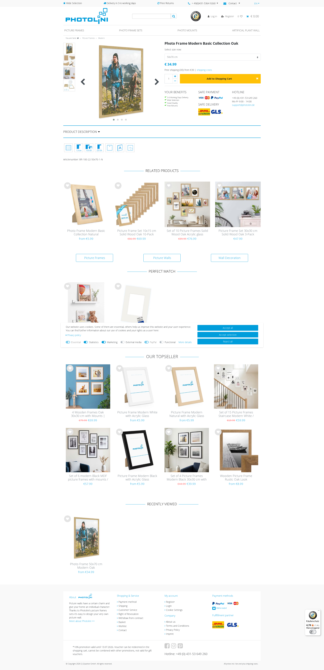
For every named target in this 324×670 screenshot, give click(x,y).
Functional (170, 342)
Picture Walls (162, 258)
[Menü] (319, 611)
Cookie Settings (174, 609)
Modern (101, 38)
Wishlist (122, 626)
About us (171, 621)
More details (185, 342)
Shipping (122, 605)
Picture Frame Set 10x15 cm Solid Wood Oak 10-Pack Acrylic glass (136, 232)
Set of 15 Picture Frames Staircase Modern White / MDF (236, 414)
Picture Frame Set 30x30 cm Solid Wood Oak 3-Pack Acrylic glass (238, 232)
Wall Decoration (230, 258)
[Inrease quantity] (175, 76)
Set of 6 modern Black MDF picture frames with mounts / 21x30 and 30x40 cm (88, 478)
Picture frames (74, 30)
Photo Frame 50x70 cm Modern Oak (86, 566)
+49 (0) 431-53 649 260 (244, 97)
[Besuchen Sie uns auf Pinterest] (181, 647)
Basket (122, 622)
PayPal (153, 342)
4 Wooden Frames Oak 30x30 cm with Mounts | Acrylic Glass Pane (88, 414)
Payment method (127, 601)
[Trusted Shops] (196, 16)
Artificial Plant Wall (246, 30)
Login (169, 605)
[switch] (312, 632)
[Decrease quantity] (175, 81)
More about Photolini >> (82, 621)
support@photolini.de (243, 105)
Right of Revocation (128, 614)
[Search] (174, 16)
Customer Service (127, 609)
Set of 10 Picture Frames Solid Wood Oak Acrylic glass (187, 232)
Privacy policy (74, 335)
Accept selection (228, 334)
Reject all (228, 341)
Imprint (170, 633)
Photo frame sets (130, 30)
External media (133, 342)
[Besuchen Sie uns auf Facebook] (167, 647)
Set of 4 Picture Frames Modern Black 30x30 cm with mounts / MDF (187, 478)
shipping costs (204, 69)
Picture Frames (88, 38)
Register (170, 601)
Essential (76, 342)
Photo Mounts (187, 30)
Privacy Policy (173, 629)
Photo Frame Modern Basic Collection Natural (86, 232)
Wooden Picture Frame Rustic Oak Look (236, 477)
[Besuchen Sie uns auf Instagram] (174, 647)
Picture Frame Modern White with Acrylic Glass (137, 414)
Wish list (67, 188)
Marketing (112, 342)
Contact (122, 630)
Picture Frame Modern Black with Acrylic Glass (137, 477)
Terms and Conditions (177, 625)
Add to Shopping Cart (219, 78)
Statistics (94, 342)
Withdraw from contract (130, 618)
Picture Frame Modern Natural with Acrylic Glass (186, 414)
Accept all (228, 327)
